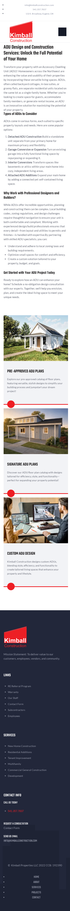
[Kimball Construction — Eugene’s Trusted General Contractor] (21, 31)
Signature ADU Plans (22, 464)
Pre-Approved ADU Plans (25, 371)
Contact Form (12, 828)
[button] (62, 32)
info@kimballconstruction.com (20, 841)
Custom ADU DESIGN (21, 554)
